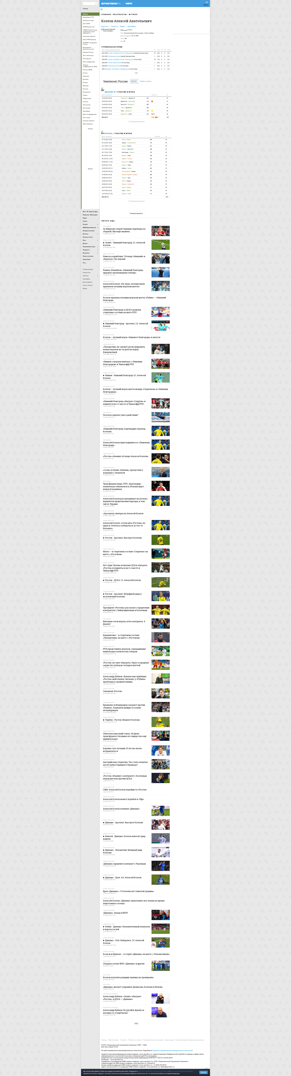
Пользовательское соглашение (153, 1040)
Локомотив (96, 145)
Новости (114, 26)
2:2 (151, 158)
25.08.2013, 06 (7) (107, 178)
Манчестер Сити (90, 185)
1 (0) (158, 59)
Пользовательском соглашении (181, 1071)
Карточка (104, 26)
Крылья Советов (90, 145)
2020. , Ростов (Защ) (119, 69)
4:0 (147, 107)
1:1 (151, 187)
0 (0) (158, 56)
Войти (206, 5)
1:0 (151, 162)
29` (154, 114)
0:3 (151, 168)
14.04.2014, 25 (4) (107, 104)
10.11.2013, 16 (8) (107, 149)
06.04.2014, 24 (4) (107, 107)
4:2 (147, 114)
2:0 (151, 155)
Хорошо (203, 1072)
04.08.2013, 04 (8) (107, 184)
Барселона (85, 179)
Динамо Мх (85, 139)
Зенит (96, 139)
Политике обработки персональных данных (153, 1071)
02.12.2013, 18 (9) (107, 143)
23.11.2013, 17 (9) (107, 146)
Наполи (90, 191)
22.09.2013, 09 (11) (107, 168)
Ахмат (90, 132)
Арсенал (85, 172)
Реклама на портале (135, 1040)
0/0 (168, 56)
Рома (90, 197)
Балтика (96, 132)
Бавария (96, 172)
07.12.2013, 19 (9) (107, 139)
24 (155, 59)
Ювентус (90, 203)
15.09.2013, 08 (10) (107, 171)
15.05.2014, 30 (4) (107, 98)
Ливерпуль (85, 185)
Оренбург (85, 151)
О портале (123, 1040)
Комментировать (136, 213)
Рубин (85, 157)
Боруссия (90, 179)
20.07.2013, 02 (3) (107, 190)
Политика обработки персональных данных (189, 1040)
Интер (96, 179)
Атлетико (90, 172)
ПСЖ (96, 191)
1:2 (147, 101)
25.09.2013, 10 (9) (107, 165)
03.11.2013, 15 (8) (107, 152)
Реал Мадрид (85, 197)
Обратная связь (113, 1040)
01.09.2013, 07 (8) (107, 174)
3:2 (147, 98)
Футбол (85, 14)
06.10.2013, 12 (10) (107, 158)
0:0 (151, 139)
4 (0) (158, 53)
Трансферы (132, 26)
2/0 (168, 53)
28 (167, 114)
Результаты (120, 14)
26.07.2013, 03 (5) (107, 187)
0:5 (147, 104)
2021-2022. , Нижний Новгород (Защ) (125, 53)
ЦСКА (90, 163)
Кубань (109, 133)
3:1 (151, 146)
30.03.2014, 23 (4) (107, 111)
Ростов (90, 151)
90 (167, 98)
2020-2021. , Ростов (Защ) (122, 59)
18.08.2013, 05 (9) (107, 181)
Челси (96, 197)
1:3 (147, 111)
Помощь (104, 1040)
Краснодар (85, 145)
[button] (116, 81)
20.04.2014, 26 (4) (107, 101)
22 (155, 53)
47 (167, 101)
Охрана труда (169, 1040)
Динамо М (90, 139)
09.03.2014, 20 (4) (107, 114)
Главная (85, 8)
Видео (122, 26)
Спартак (90, 157)
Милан (85, 191)
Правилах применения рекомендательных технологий (172, 1050)
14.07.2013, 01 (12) (107, 193)
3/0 (168, 59)
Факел (96, 157)
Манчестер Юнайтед (96, 185)
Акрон (85, 132)
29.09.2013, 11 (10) (107, 162)
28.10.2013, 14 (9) (107, 155)
